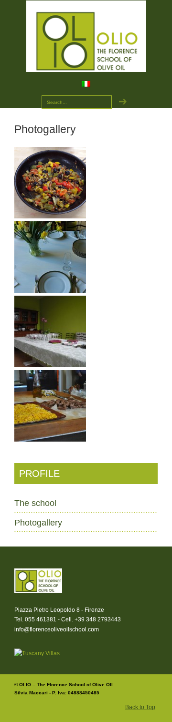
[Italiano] (89, 86)
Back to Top (140, 707)
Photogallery (38, 522)
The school (35, 503)
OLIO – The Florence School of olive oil (86, 36)
